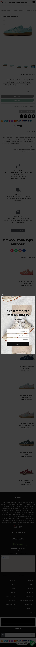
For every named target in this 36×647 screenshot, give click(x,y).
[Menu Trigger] (33, 2)
